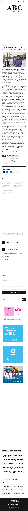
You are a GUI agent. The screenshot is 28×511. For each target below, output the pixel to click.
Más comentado (20, 450)
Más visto (4, 452)
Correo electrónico (7, 280)
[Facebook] (6, 163)
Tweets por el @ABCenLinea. (9, 445)
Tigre (10, 234)
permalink (21, 234)
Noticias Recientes (5, 450)
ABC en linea (14, 158)
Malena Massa (5, 234)
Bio (5, 155)
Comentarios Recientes (13, 450)
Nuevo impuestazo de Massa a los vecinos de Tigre (7, 192)
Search (26, 1)
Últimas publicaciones (13, 155)
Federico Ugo (21, 233)
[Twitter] (4, 163)
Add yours (9, 244)
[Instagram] (6, 165)
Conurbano (5, 45)
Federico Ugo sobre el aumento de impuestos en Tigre (19, 184)
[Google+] (7, 163)
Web (3, 285)
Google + (23, 1)
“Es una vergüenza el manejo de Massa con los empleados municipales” (7, 184)
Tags (7, 452)
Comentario (5, 259)
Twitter (18, 1)
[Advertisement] (14, 29)
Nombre (4, 275)
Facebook (21, 1)
